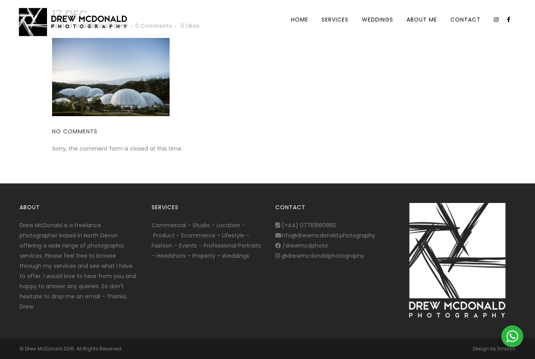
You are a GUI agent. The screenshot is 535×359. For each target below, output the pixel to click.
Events (188, 246)
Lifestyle (233, 235)
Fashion (162, 246)
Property (203, 256)
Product (164, 235)
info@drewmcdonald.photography (328, 235)
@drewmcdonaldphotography (322, 256)
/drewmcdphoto (304, 246)
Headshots (171, 256)
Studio (201, 225)
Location (228, 225)
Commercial (169, 225)
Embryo (506, 348)
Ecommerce (198, 235)
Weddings (235, 256)
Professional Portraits (232, 246)
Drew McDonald (43, 348)
